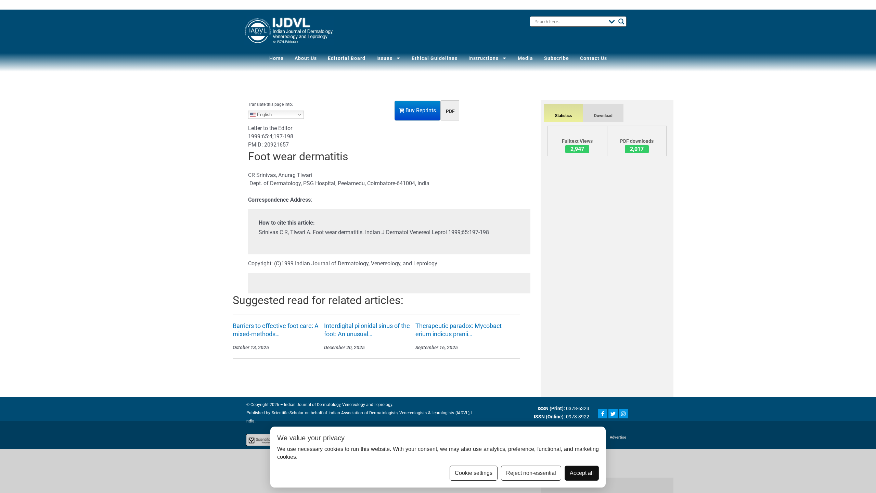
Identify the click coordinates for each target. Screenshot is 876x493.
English (264, 114)
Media (525, 58)
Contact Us (593, 58)
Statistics (563, 115)
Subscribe (556, 58)
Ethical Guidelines (435, 58)
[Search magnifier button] (621, 21)
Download (603, 115)
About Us (306, 58)
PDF (450, 111)
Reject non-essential (531, 473)
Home (276, 58)
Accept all (582, 473)
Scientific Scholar (287, 412)
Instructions (483, 58)
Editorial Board (346, 58)
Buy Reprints (420, 110)
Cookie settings (473, 473)
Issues (384, 58)
